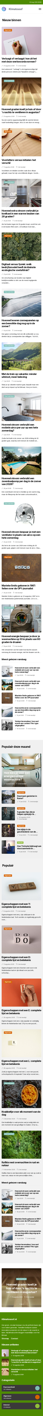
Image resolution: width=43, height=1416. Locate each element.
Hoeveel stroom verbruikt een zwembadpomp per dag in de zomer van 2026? (21, 481)
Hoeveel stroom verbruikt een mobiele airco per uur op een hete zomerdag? (20, 427)
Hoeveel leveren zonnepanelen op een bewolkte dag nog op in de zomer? (20, 323)
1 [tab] (20, 1304)
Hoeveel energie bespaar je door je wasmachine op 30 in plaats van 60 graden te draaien (21, 639)
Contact (14, 1339)
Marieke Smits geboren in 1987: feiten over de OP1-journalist (19, 587)
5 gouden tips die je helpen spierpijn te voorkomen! (26, 814)
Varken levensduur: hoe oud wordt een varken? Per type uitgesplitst (26, 723)
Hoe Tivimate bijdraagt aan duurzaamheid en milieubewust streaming (29, 848)
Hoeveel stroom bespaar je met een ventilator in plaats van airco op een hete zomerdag (21, 534)
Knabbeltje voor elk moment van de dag (21, 1113)
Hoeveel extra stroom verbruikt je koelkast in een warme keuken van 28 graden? (20, 213)
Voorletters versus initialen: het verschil (19, 161)
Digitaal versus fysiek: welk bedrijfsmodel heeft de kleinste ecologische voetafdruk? (19, 267)
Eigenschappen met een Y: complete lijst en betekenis (16, 905)
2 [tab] (21, 1304)
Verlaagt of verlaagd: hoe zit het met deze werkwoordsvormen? (19, 60)
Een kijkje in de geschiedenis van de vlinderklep (26, 831)
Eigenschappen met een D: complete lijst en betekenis (16, 959)
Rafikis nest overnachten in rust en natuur (20, 1164)
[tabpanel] (21, 1287)
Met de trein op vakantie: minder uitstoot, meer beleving (19, 375)
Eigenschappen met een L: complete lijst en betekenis (21, 1062)
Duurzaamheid (9, 81)
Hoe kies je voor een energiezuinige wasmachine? (17, 776)
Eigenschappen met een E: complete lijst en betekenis (21, 1012)
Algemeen (8, 30)
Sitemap (5, 1339)
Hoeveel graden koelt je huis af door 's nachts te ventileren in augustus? (21, 111)
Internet (20, 842)
